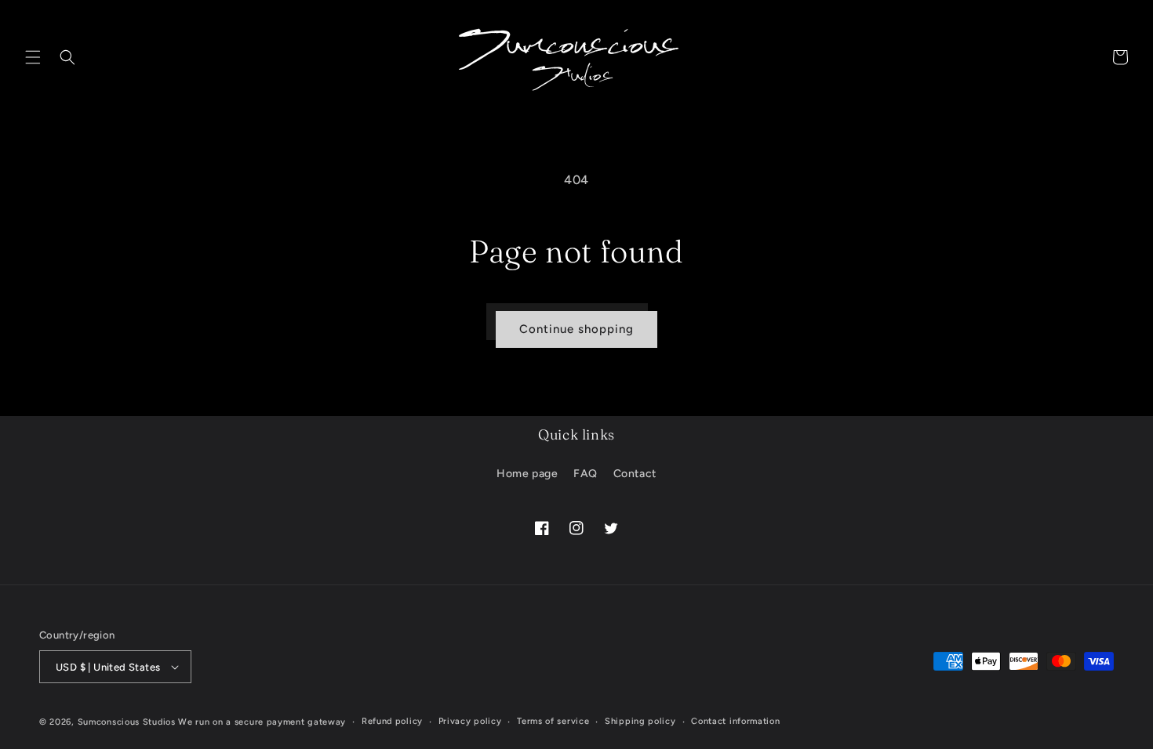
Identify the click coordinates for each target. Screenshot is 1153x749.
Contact (635, 473)
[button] (33, 57)
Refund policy (392, 721)
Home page (527, 473)
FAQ (585, 473)
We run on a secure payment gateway (262, 722)
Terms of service (553, 721)
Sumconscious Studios (127, 722)
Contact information (735, 721)
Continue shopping (576, 329)
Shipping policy (640, 721)
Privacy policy (470, 721)
